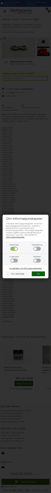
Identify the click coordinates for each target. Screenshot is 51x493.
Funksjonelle (14, 257)
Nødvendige (14, 245)
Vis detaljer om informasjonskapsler (25, 268)
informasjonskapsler (15, 237)
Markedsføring (37, 245)
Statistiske (37, 257)
